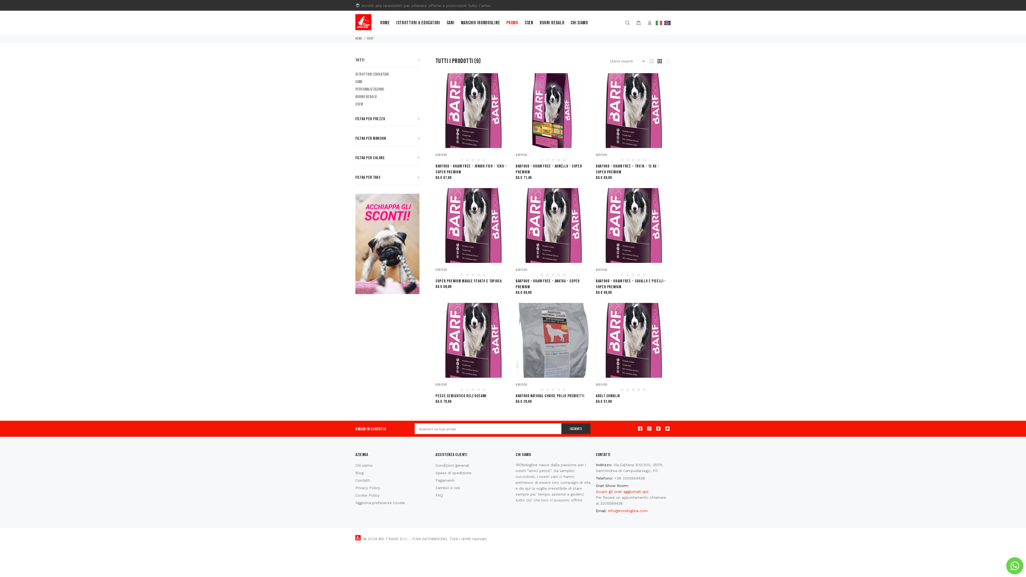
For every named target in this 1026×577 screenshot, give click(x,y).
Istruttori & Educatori (418, 23)
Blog (359, 473)
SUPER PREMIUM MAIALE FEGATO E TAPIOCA (469, 281)
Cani (450, 23)
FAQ (439, 495)
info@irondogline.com (628, 511)
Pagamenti (445, 480)
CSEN (359, 104)
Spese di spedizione (454, 473)
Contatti (362, 480)
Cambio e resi (448, 488)
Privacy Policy (367, 488)
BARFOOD (441, 155)
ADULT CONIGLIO (608, 396)
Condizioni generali (452, 465)
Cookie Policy (367, 495)
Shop (370, 39)
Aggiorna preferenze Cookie (380, 503)
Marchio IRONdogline (480, 23)
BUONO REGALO (366, 96)
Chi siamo (579, 23)
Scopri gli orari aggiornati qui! (622, 491)
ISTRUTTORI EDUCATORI (372, 74)
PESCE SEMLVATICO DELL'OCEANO (461, 396)
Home (385, 23)
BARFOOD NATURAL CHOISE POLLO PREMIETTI (550, 396)
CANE (359, 81)
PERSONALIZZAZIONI (369, 89)
